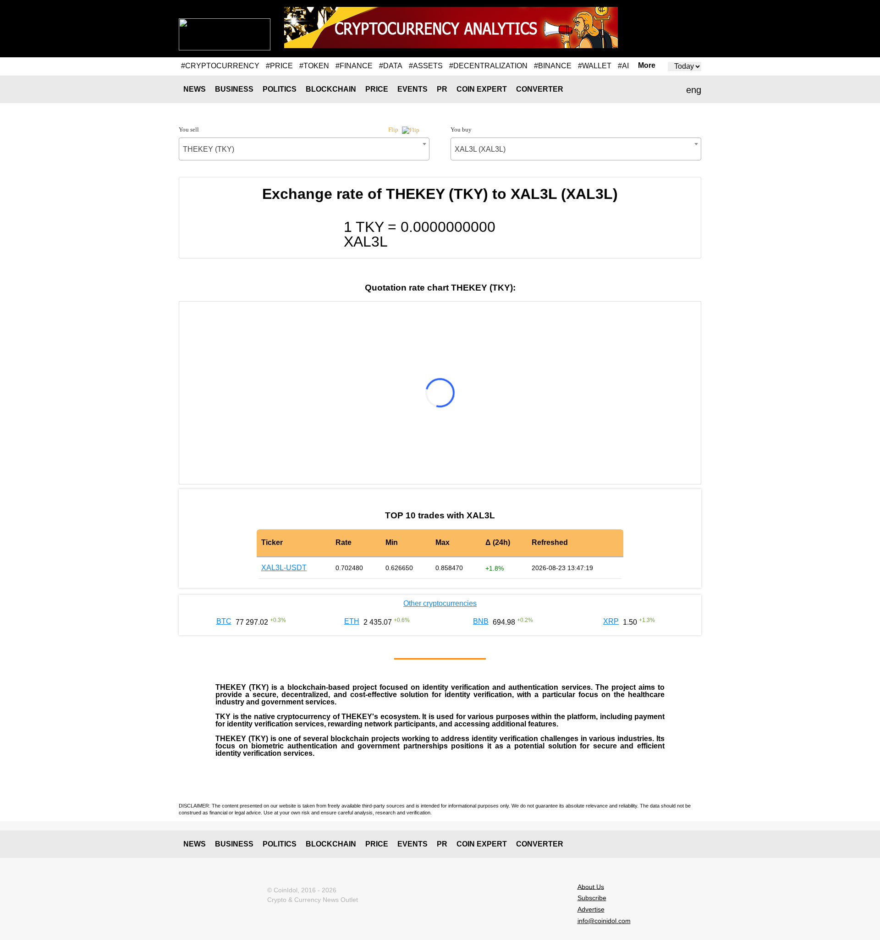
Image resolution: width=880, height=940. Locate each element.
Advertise (591, 909)
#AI (623, 66)
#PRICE (279, 66)
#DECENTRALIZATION (488, 66)
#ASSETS (426, 66)
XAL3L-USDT (284, 568)
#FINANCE (354, 66)
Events (412, 89)
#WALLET (594, 66)
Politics (280, 89)
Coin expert (481, 89)
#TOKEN (314, 66)
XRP (611, 621)
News (194, 89)
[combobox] (304, 148)
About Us (591, 886)
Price (376, 89)
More (646, 65)
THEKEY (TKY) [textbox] (208, 149)
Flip (394, 129)
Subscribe (592, 898)
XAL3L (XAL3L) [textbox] (480, 149)
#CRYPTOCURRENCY (220, 66)
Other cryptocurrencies (440, 603)
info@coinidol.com (604, 920)
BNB (481, 621)
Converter (539, 89)
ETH (351, 621)
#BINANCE (553, 66)
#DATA (390, 66)
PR (442, 89)
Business (234, 89)
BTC (223, 621)
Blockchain (331, 89)
